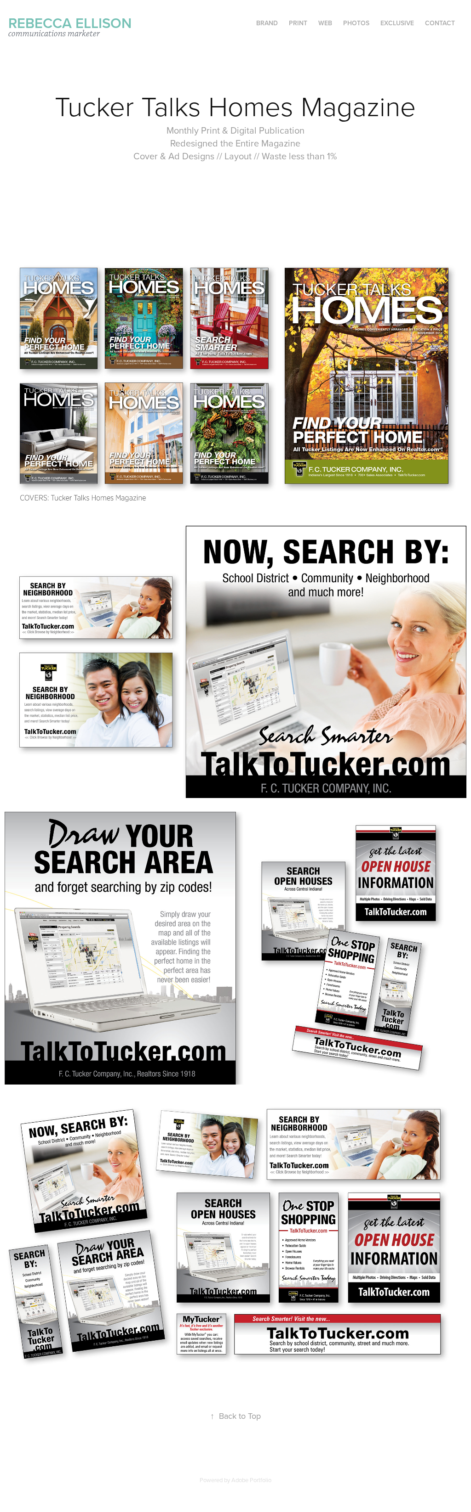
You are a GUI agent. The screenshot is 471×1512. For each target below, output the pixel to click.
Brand (267, 23)
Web (325, 23)
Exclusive (397, 23)
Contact (440, 23)
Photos (356, 23)
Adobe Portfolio (251, 1480)
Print (298, 23)
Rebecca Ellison (70, 23)
